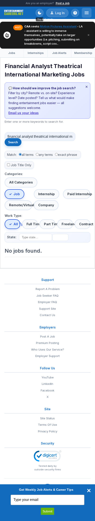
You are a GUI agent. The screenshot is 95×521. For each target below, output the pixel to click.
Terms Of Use (47, 424)
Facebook (47, 390)
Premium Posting (47, 343)
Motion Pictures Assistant (58, 26)
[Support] (75, 13)
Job (16, 194)
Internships (36, 53)
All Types (16, 224)
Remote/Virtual (20, 205)
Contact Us (47, 315)
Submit (47, 511)
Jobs (11, 53)
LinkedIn (47, 384)
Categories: (14, 174)
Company (46, 205)
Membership (83, 53)
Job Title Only (21, 165)
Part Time (49, 224)
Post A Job (47, 336)
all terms (28, 154)
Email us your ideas (23, 113)
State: (11, 237)
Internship (46, 194)
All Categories (21, 182)
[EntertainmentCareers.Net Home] (14, 13)
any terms (46, 154)
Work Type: (13, 216)
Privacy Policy (47, 431)
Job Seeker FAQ (47, 295)
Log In (60, 13)
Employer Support (47, 356)
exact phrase (67, 154)
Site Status (47, 418)
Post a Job (63, 3)
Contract (84, 224)
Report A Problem (48, 289)
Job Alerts (59, 53)
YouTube (48, 377)
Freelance (67, 224)
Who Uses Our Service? (47, 349)
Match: (12, 154)
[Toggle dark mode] (40, 13)
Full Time (32, 224)
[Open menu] (86, 13)
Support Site (47, 308)
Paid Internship (78, 194)
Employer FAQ (47, 302)
